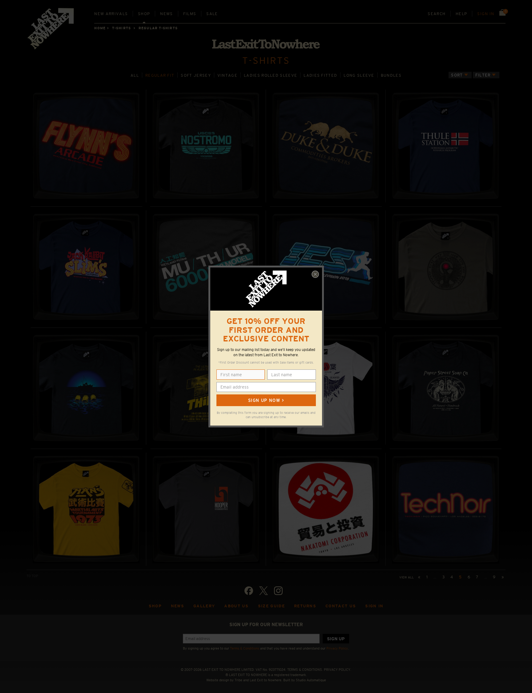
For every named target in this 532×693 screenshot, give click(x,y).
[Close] (315, 274)
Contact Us (340, 606)
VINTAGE (227, 75)
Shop (144, 13)
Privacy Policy (337, 648)
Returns (305, 606)
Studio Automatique (311, 680)
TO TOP (32, 576)
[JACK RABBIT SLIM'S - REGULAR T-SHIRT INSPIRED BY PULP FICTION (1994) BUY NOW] (86, 267)
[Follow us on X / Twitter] (263, 590)
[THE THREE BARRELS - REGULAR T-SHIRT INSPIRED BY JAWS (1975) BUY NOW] (86, 388)
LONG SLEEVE (359, 75)
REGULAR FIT (159, 75)
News (166, 13)
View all (406, 577)
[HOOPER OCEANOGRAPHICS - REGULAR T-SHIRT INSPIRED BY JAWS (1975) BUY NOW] (206, 509)
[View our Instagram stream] (278, 590)
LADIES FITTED (320, 75)
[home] (51, 30)
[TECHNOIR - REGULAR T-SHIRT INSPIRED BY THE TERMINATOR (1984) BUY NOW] (445, 509)
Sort (457, 75)
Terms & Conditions (244, 648)
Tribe (238, 680)
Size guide (271, 606)
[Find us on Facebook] (248, 590)
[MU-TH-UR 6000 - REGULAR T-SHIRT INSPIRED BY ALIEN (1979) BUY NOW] (206, 267)
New (111, 13)
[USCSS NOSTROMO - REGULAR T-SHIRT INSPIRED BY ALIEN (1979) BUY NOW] (206, 146)
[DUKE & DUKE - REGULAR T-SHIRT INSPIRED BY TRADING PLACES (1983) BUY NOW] (325, 146)
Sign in (485, 13)
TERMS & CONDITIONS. (305, 669)
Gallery (204, 606)
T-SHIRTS (121, 28)
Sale (212, 13)
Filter (483, 75)
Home (99, 28)
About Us (236, 606)
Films (189, 13)
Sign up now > (266, 400)
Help (461, 13)
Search (436, 13)
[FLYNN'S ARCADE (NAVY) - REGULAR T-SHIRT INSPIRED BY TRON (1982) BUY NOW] (86, 146)
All (135, 75)
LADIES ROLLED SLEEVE (270, 75)
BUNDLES (391, 75)
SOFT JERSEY (196, 75)
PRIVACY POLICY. (337, 669)
